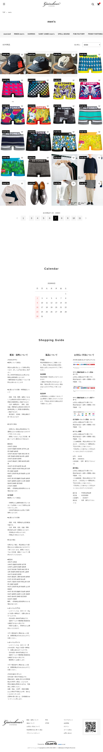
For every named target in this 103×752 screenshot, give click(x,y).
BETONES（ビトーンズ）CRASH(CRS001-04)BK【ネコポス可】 (38, 166)
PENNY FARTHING (95, 34)
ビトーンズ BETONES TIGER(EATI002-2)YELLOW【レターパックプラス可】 (64, 88)
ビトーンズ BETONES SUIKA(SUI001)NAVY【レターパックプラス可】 (13, 114)
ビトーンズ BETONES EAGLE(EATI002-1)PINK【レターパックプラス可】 (90, 88)
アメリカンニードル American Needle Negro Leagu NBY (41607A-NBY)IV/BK (64, 62)
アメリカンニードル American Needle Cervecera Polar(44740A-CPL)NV (38, 62)
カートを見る (68, 730)
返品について (31, 723)
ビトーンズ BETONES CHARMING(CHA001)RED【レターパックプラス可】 (38, 114)
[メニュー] (4, 4)
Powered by (41, 744)
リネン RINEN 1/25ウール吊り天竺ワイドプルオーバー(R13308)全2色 (89, 166)
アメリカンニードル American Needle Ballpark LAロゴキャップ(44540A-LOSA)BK (13, 62)
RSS (46, 720)
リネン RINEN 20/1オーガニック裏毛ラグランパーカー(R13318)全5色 (64, 166)
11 (80, 218)
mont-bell (7, 34)
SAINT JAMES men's (47, 34)
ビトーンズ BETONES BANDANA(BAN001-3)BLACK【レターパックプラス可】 (64, 114)
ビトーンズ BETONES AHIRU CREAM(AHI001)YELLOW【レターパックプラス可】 (90, 62)
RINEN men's (19, 34)
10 (74, 218)
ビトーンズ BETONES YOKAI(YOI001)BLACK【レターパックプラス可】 (38, 88)
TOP (4, 12)
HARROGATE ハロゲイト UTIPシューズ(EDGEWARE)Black (38, 191)
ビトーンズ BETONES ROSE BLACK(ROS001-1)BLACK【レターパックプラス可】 (38, 140)
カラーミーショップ (33, 748)
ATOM (47, 723)
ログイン (66, 726)
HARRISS (31, 34)
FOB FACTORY (79, 34)
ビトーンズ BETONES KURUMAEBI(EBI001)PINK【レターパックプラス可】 (13, 88)
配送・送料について (32, 720)
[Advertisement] (51, 241)
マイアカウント (68, 720)
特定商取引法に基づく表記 (34, 730)
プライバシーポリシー (33, 733)
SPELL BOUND (64, 34)
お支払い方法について (33, 726)
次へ (85, 218)
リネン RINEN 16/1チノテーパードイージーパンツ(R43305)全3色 (90, 191)
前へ (17, 218)
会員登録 (66, 723)
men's (10, 12)
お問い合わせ (68, 733)
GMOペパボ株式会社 (58, 748)
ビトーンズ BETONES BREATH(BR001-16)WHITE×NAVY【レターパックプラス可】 (12, 140)
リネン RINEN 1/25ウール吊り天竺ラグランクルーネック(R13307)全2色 (12, 191)
